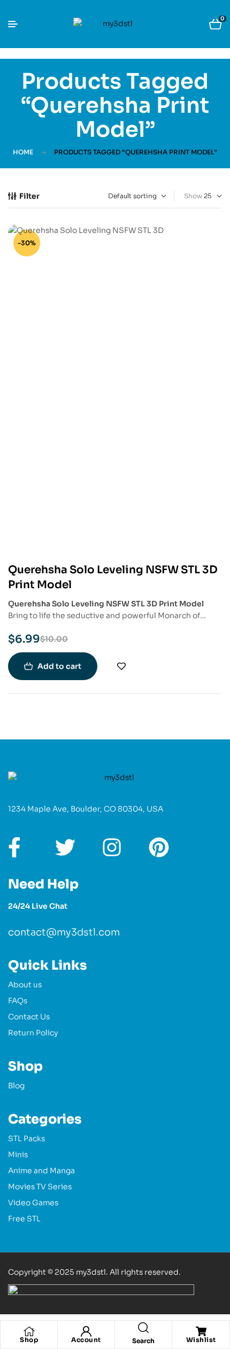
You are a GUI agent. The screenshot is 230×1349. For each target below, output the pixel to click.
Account (86, 1340)
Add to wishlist (121, 666)
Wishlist (201, 1340)
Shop (29, 1340)
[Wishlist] (201, 1331)
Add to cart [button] (59, 666)
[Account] (86, 1331)
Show (193, 196)
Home (23, 152)
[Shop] (29, 1331)
